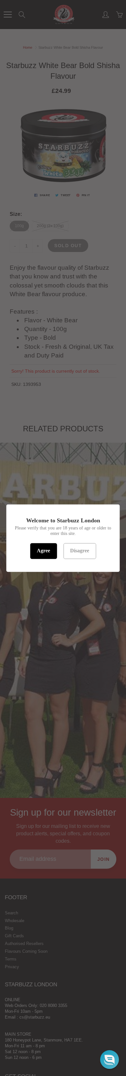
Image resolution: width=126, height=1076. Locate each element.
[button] (109, 1059)
